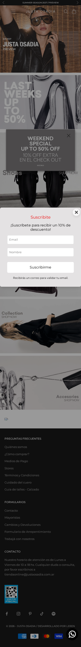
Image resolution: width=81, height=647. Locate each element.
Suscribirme (40, 267)
